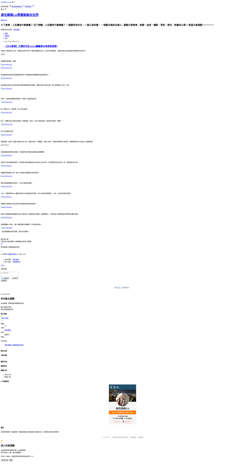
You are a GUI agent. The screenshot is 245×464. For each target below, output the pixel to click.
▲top (2, 265)
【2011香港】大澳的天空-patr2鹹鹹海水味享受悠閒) (31, 46)
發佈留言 (4, 280)
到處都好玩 (16, 262)
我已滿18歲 (5, 460)
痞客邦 (10, 254)
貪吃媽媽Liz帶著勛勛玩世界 (20, 15)
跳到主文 (4, 20)
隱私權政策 (133, 437)
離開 (11, 460)
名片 (6, 38)
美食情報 (16, 29)
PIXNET (108, 437)
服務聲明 (140, 437)
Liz (2, 243)
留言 (14, 254)
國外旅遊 (16, 259)
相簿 (6, 33)
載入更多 (4, 269)
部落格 (7, 36)
